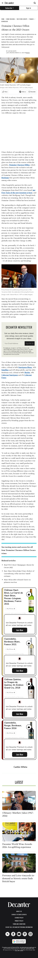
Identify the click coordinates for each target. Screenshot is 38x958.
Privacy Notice (24, 350)
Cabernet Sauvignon (9, 375)
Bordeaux (4, 21)
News (28, 53)
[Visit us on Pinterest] (25, 934)
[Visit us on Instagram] (30, 934)
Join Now (19, 630)
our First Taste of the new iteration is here (18, 191)
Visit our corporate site (27, 948)
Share (6, 92)
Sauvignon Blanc (25, 367)
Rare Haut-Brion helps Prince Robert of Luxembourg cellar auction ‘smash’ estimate (19, 573)
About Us (19, 911)
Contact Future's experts (19, 914)
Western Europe (22, 19)
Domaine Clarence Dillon (19, 165)
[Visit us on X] (7, 934)
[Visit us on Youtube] (19, 934)
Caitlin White (12, 51)
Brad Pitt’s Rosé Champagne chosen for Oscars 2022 (19, 566)
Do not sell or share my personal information (19, 927)
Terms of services (23, 348)
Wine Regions (10, 19)
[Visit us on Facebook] (13, 934)
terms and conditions (19, 924)
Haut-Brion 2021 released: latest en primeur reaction (17, 581)
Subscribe (8, 8)
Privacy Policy (19, 921)
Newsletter (33, 92)
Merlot (27, 372)
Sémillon (5, 370)
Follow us (24, 92)
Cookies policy (19, 918)
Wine (2, 19)
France (31, 19)
